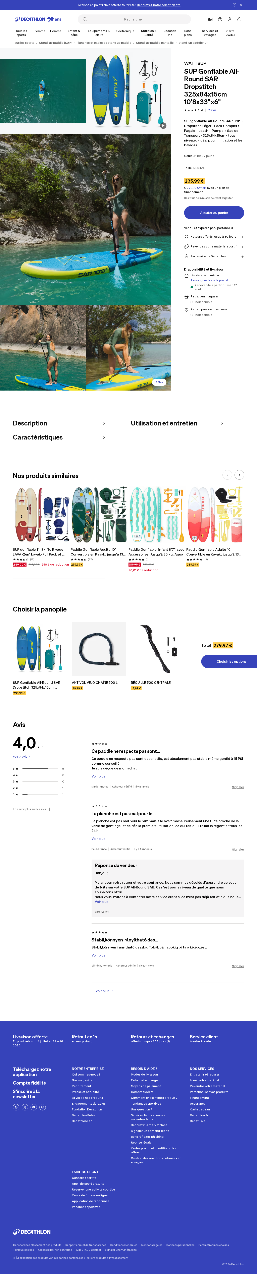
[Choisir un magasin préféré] (210, 19)
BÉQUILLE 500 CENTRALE (151, 683)
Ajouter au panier (214, 213)
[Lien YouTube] (34, 1107)
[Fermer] (241, 5)
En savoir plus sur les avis (29, 809)
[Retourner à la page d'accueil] (38, 19)
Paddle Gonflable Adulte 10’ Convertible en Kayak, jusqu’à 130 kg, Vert (98, 552)
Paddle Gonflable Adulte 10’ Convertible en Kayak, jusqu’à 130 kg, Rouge (214, 552)
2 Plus (159, 382)
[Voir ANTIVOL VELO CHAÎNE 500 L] (99, 649)
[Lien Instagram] (42, 1107)
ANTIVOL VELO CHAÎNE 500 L (95, 683)
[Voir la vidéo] (163, 125)
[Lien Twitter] (25, 1107)
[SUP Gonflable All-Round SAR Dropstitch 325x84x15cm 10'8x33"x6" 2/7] (43, 91)
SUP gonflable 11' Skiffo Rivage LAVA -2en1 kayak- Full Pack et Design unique (38, 552)
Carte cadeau (231, 33)
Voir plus (101, 902)
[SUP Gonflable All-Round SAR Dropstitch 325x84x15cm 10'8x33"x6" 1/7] (128, 91)
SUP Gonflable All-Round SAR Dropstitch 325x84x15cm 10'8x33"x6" (37, 685)
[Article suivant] (239, 475)
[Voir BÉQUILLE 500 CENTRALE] (158, 649)
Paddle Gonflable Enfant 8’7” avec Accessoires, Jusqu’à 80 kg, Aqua (156, 551)
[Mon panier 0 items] (239, 19)
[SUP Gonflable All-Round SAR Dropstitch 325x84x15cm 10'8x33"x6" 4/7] (43, 348)
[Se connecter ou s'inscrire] (230, 19)
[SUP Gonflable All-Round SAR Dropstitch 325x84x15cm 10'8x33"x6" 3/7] (85, 219)
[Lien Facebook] (16, 1107)
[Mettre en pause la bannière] (234, 5)
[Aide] (220, 19)
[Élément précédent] (227, 475)
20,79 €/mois (197, 187)
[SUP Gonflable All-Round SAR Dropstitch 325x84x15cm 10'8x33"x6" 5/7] (128, 348)
